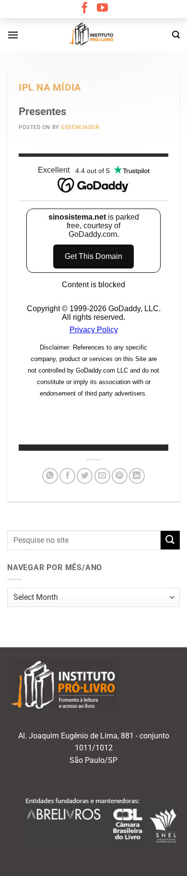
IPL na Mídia (50, 87)
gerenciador (80, 127)
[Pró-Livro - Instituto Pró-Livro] (93, 35)
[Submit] (170, 540)
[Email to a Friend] (102, 476)
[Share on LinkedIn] (137, 476)
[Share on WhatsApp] (50, 476)
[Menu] (13, 35)
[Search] (176, 34)
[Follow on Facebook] (84, 8)
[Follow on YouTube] (102, 8)
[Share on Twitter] (85, 476)
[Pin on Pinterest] (120, 476)
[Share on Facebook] (67, 476)
